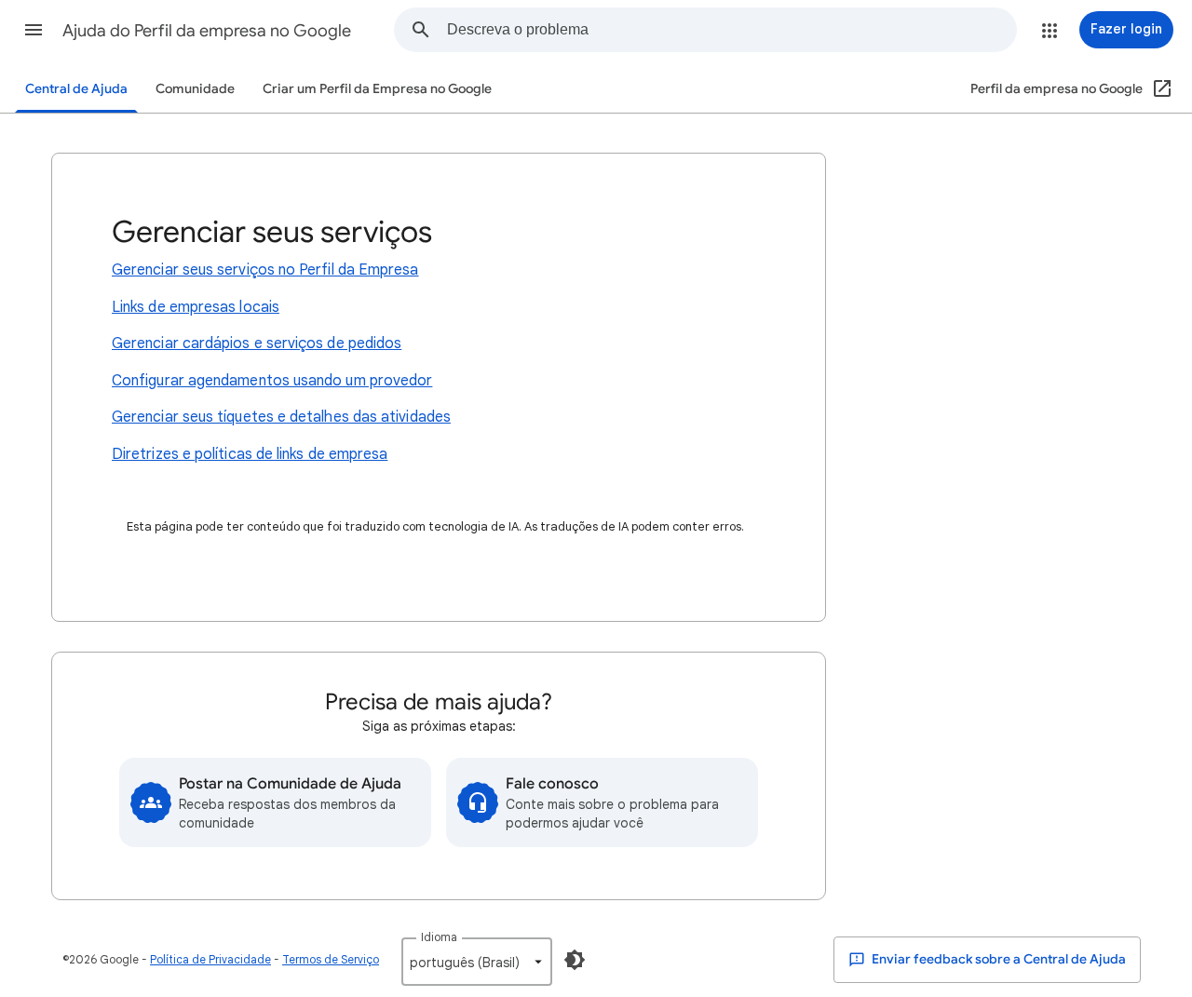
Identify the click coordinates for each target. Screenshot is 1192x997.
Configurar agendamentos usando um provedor (272, 380)
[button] (33, 29)
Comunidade (195, 89)
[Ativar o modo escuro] (574, 959)
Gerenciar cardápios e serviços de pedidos (256, 343)
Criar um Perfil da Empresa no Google (377, 89)
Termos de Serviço (330, 959)
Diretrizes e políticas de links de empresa (249, 454)
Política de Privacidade (210, 959)
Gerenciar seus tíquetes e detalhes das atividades (281, 417)
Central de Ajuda (76, 89)
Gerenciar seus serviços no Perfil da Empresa (265, 270)
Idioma (439, 937)
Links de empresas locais (195, 307)
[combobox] (731, 29)
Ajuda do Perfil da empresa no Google (206, 30)
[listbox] (476, 961)
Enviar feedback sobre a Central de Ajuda (997, 959)
